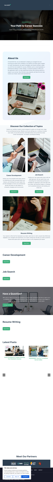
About (35, 470)
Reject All (17, 476)
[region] (17, 472)
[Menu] (49, 5)
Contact (40, 470)
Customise (8, 476)
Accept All (25, 476)
